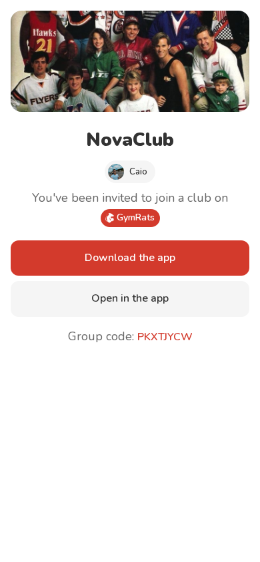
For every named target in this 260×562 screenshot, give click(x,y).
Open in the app (130, 298)
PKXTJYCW (165, 337)
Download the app (130, 257)
